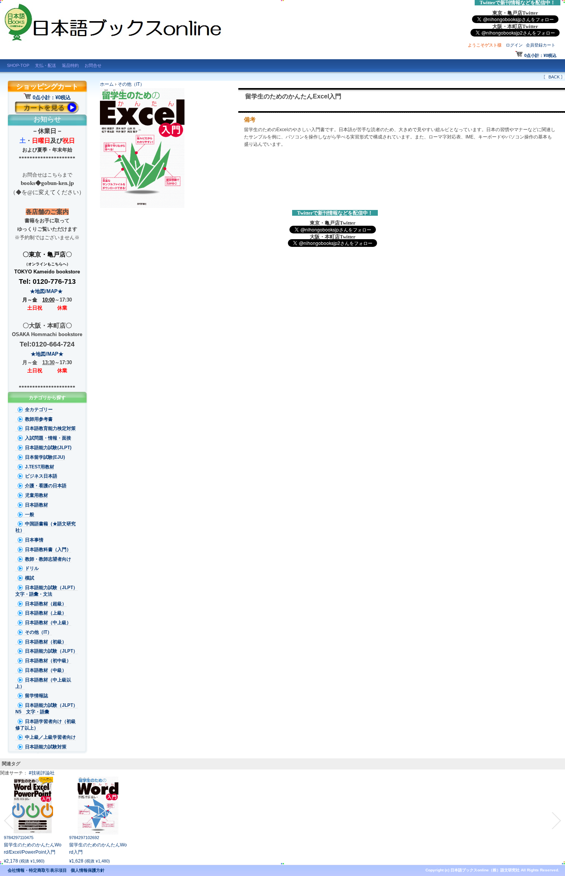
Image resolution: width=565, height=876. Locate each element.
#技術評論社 (42, 773)
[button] (8, 820)
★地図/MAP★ (47, 291)
